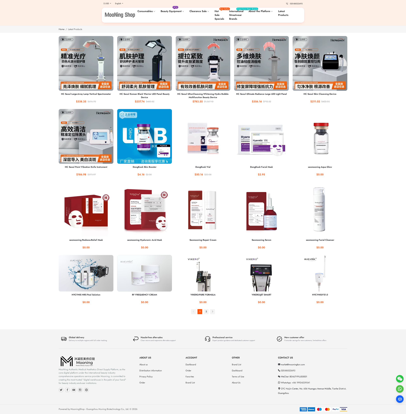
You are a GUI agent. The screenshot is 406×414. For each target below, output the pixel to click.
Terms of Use (238, 376)
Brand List (190, 382)
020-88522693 (287, 370)
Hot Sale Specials (221, 14)
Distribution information (150, 370)
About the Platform (260, 11)
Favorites (190, 376)
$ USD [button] (107, 3)
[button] (303, 15)
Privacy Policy (146, 376)
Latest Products (283, 13)
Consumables (146, 11)
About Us (236, 382)
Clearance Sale (198, 11)
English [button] (118, 3)
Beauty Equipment (171, 10)
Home (61, 29)
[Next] (212, 311)
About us (143, 364)
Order (142, 382)
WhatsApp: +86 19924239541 (295, 382)
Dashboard (191, 364)
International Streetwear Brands (237, 14)
